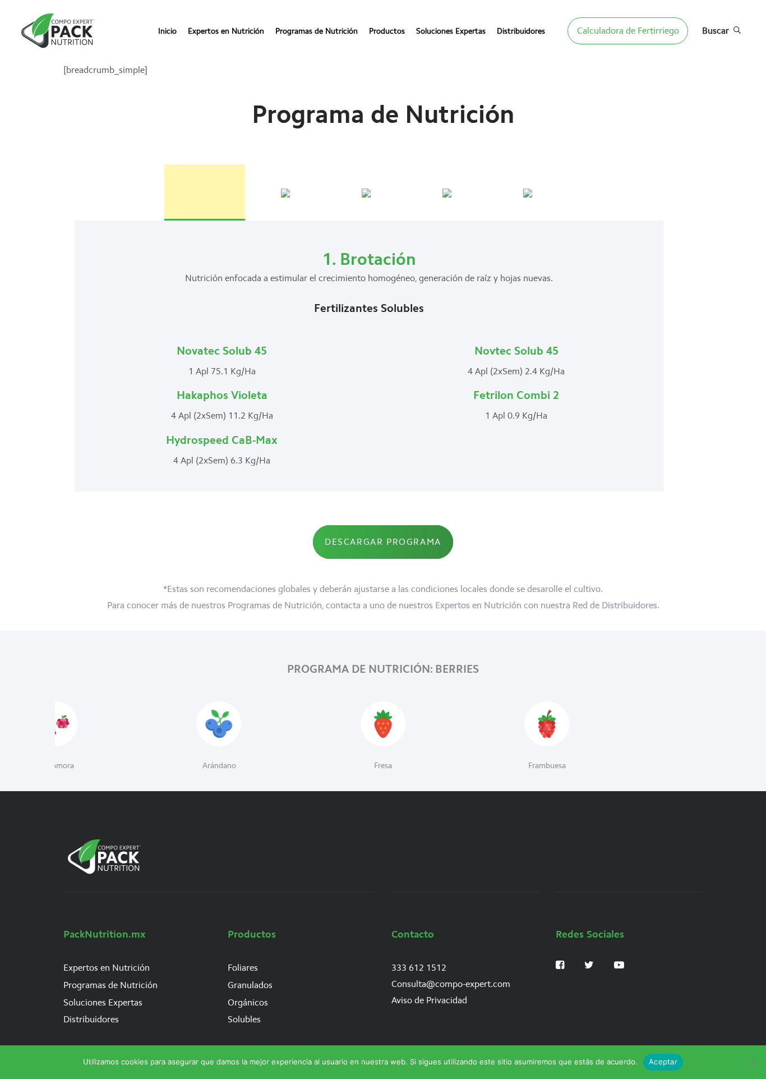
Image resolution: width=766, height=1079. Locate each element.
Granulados (250, 985)
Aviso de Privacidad (429, 1000)
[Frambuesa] (547, 737)
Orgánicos (248, 1002)
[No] (752, 1062)
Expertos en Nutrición (478, 605)
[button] (721, 31)
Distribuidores (91, 1019)
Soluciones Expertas (102, 1002)
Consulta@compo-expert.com (450, 984)
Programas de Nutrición (110, 985)
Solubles (244, 1019)
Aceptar (663, 1061)
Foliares (243, 967)
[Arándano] (219, 737)
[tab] (204, 191)
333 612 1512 (418, 967)
